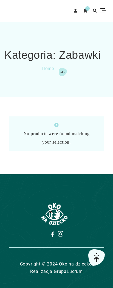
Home (48, 68)
